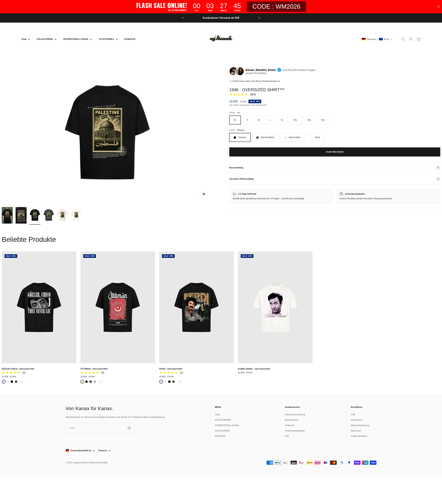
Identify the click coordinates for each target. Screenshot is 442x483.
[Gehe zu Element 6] (76, 216)
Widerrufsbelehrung (360, 425)
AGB (353, 414)
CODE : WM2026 (276, 6)
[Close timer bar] (438, 6)
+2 (22, 382)
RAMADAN (129, 39)
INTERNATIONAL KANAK (75, 39)
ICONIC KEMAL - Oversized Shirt (254, 369)
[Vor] (259, 18)
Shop (23, 39)
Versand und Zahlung (295, 414)
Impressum (356, 431)
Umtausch (289, 425)
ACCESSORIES (106, 39)
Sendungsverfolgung (295, 431)
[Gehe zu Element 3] (34, 216)
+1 (101, 382)
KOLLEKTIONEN (45, 39)
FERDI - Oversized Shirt (170, 369)
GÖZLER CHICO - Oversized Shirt (18, 369)
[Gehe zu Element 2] (21, 216)
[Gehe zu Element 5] (62, 216)
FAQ (287, 436)
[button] (377, 39)
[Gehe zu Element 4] (48, 216)
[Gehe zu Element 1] (7, 216)
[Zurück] (182, 18)
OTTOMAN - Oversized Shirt (94, 369)
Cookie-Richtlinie (359, 436)
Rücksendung (291, 420)
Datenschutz (357, 420)
